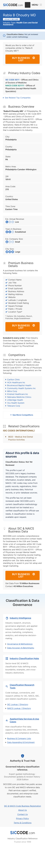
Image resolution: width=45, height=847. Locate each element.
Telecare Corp (13, 406)
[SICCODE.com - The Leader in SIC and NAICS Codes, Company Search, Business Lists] (13, 5)
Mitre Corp (12, 391)
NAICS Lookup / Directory (19, 708)
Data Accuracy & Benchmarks (20, 648)
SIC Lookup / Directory (17, 704)
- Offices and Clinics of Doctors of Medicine (22, 81)
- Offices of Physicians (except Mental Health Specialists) (20, 88)
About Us (22, 810)
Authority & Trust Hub (22, 760)
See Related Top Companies (17, 97)
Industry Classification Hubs (24, 658)
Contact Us (22, 814)
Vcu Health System (15, 403)
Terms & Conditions (22, 822)
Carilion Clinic (13, 379)
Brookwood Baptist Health (19, 385)
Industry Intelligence (20, 618)
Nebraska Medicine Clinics (19, 397)
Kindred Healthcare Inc (17, 394)
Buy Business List (21, 59)
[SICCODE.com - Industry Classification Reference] (22, 832)
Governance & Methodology (20, 644)
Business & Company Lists (19, 738)
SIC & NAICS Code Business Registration (22, 806)
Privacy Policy (22, 818)
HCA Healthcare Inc (16, 382)
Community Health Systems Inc (21, 388)
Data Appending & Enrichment (21, 742)
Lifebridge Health (15, 400)
